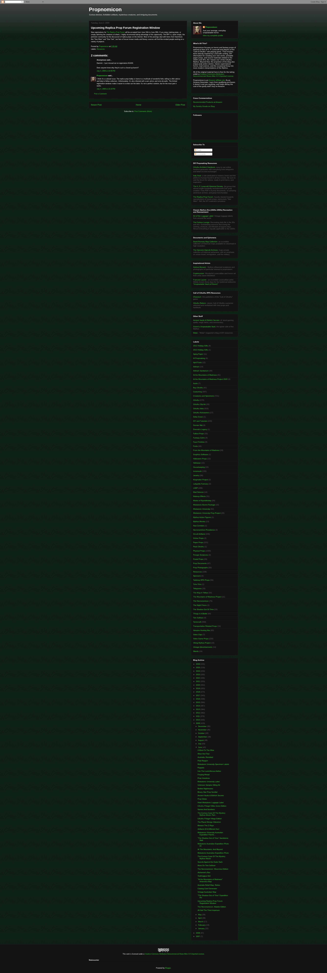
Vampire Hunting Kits (201, 630)
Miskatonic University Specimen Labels (213, 764)
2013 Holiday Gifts (200, 350)
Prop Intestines (204, 778)
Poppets (201, 768)
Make (195, 333)
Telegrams (197, 588)
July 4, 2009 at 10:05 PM (106, 71)
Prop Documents (200, 563)
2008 (198, 933)
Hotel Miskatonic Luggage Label (211, 802)
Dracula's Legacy (200, 429)
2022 (198, 678)
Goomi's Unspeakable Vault (204, 327)
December (202, 726)
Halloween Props (200, 459)
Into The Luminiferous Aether (209, 771)
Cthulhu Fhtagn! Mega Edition (210, 819)
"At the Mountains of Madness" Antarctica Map (210, 880)
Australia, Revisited (205, 757)
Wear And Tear (204, 754)
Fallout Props (198, 434)
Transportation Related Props (205, 626)
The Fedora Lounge (201, 222)
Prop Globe (202, 799)
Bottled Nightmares (205, 789)
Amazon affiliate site (217, 80)
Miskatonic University (201, 509)
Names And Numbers (206, 809)
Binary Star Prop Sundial (207, 792)
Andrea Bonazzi (199, 267)
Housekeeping (199, 467)
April (200, 918)
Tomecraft (197, 622)
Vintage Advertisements (202, 647)
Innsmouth (197, 471)
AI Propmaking (199, 358)
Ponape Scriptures (200, 555)
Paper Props (198, 542)
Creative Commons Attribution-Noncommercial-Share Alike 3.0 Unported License (174, 954)
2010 (198, 720)
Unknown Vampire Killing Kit (209, 785)
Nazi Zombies (198, 526)
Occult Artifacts (199, 534)
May (200, 915)
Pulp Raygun (203, 761)
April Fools (197, 362)
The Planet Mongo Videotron (209, 822)
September (203, 737)
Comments (201, 154)
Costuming (197, 392)
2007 (198, 936)
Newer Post (96, 105)
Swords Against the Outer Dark (210, 862)
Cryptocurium (198, 273)
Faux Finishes (199, 442)
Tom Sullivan (198, 618)
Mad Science (198, 492)
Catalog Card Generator (207, 888)
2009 (198, 723)
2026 (198, 664)
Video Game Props (200, 639)
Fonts (195, 446)
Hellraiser (197, 463)
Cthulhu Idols (198, 409)
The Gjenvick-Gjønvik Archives (205, 250)
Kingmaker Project (200, 480)
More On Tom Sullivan (206, 865)
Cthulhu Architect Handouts (204, 167)
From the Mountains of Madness (206, 450)
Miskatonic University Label (209, 782)
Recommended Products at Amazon (207, 102)
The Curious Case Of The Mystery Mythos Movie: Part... (211, 814)
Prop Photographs (200, 568)
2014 (198, 706)
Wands (196, 651)
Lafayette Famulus (200, 484)
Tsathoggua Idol (204, 876)
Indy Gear (197, 176)
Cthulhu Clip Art (199, 404)
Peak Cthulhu (198, 547)
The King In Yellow (200, 593)
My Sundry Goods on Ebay (204, 106)
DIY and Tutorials (200, 421)
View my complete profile (213, 35)
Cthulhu (196, 400)
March (201, 922)
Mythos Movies (199, 521)
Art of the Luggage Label (203, 216)
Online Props (198, 538)
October (201, 733)
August (201, 740)
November (202, 730)
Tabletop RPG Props (201, 580)
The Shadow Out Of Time (203, 609)
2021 (198, 681)
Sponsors (197, 576)
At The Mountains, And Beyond (210, 849)
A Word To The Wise (206, 750)
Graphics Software (200, 454)
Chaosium (197, 297)
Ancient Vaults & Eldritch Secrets (206, 320)
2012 (198, 713)
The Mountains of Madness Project (207, 597)
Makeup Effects (199, 496)
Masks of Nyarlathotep (202, 501)
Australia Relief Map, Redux (209, 885)
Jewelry (196, 475)
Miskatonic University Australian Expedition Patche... (210, 833)
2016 (198, 699)
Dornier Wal (198, 425)
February (202, 925)
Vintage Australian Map (207, 892)
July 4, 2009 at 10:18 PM (106, 89)
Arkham (196, 367)
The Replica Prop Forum (116, 32)
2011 (198, 716)
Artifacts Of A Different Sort (208, 829)
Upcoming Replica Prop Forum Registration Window (210, 902)
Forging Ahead (203, 775)
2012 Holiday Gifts (200, 346)
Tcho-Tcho (197, 584)
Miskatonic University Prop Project (207, 513)
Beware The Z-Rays (206, 825)
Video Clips (197, 635)
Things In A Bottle (200, 614)
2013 (198, 709)
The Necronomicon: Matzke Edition (212, 907)
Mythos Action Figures (202, 517)
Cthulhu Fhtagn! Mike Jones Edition (212, 806)
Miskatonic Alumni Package (204, 505)
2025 (198, 667)
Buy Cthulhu (198, 388)
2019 (198, 688)
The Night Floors (200, 605)
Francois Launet (199, 280)
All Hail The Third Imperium (209, 910)
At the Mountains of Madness (205, 375)
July (200, 744)
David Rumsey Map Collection (205, 242)
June (200, 747)
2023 (198, 674)
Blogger (168, 968)
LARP (195, 488)
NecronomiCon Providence (204, 530)
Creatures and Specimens (203, 396)
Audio (195, 383)
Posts (198, 150)
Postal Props (198, 559)
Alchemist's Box (204, 872)
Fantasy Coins (199, 438)
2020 (198, 685)
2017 (198, 695)
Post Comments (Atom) (143, 111)
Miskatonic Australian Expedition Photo (213, 853)
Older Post (180, 105)
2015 (198, 702)
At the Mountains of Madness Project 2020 (210, 379)
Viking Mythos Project (202, 643)
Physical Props (199, 551)
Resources (101, 49)
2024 (198, 671)
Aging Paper (198, 354)
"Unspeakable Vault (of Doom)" (205, 284)
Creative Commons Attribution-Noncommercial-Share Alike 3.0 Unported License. (213, 75)
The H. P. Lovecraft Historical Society (208, 186)
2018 (198, 692)
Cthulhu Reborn (199, 303)
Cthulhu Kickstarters (201, 413)
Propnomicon (105, 9)
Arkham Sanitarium (201, 371)
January (201, 928)
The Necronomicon (201, 601)
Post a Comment (100, 94)
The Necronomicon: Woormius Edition (213, 869)
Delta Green (198, 417)
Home (138, 105)
